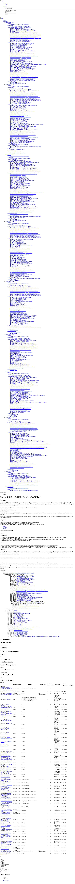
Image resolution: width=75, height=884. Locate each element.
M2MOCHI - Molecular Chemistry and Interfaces (19, 458)
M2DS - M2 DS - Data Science (16, 122)
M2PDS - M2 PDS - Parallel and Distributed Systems (20, 411)
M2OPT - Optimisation (14, 459)
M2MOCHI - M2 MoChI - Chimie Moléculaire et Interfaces (21, 199)
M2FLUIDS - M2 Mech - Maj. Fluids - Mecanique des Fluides (21, 63)
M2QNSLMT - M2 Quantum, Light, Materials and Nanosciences (22, 321)
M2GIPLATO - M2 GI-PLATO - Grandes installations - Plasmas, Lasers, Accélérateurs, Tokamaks (28, 64)
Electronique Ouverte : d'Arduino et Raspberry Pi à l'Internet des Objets (32, 602)
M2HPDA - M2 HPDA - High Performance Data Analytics (21, 406)
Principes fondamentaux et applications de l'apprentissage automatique (29, 597)
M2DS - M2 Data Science (15, 256)
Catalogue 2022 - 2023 (9, 281)
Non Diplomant (10, 148)
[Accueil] (1, 0)
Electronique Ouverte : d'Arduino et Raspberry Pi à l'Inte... (6, 848)
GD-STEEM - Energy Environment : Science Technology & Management (23, 484)
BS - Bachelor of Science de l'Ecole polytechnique (19, 223)
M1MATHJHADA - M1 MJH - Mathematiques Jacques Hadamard (22, 50)
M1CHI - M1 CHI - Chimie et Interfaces (17, 46)
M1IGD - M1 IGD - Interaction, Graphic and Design (19, 393)
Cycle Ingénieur (10, 25)
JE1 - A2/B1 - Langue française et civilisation (22, 627)
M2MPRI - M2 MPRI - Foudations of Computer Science (20, 409)
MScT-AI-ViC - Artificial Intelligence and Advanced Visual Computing (23, 340)
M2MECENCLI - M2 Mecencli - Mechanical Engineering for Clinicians (23, 315)
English (6, 4)
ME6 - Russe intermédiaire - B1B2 (20, 632)
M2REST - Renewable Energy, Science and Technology (20, 326)
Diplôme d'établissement (12, 159)
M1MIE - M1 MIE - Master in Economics (17, 303)
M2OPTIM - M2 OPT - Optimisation (17, 70)
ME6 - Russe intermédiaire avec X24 (21, 633)
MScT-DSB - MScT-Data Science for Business (18, 166)
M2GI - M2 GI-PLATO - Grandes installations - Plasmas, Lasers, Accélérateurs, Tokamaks (26, 124)
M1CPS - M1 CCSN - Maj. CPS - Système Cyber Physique (21, 47)
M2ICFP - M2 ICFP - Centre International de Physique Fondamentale (23, 66)
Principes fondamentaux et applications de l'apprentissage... (6, 794)
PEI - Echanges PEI (13, 333)
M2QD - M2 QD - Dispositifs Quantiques (17, 76)
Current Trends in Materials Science (23, 580)
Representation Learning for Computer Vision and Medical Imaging (29, 593)
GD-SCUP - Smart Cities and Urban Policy (18, 431)
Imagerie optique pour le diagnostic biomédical (25, 576)
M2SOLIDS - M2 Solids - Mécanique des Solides (19, 140)
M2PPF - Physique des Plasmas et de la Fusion (18, 462)
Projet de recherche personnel (21, 592)
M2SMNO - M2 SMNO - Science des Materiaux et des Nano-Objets (22, 78)
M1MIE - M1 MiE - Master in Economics (17, 356)
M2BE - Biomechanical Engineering (16, 445)
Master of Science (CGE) (12, 143)
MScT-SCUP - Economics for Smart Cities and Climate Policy (21, 383)
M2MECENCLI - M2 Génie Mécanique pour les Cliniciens (21, 263)
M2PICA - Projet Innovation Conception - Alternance (20, 461)
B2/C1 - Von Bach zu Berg (19, 616)
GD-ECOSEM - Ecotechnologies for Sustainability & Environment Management (25, 480)
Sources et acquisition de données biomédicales (25, 595)
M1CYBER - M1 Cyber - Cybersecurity (17, 390)
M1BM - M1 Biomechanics (15, 351)
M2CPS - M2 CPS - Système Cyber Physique (18, 121)
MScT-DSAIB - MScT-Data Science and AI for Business (20, 31)
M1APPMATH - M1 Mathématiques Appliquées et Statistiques (21, 239)
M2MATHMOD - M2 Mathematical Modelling (18, 314)
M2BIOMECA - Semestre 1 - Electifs (26, 575)
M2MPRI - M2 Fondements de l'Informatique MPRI (19, 265)
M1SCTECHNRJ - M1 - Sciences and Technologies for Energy (22, 400)
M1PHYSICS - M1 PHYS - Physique (17, 116)
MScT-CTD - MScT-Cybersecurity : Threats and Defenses (21, 228)
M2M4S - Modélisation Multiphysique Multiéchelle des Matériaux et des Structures (25, 454)
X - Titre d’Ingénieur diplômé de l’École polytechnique (20, 26)
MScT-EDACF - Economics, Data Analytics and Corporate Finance (22, 343)
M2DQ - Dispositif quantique (15, 449)
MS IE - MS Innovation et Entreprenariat (17, 147)
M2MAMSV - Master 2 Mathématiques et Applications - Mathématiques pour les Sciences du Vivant (28, 455)
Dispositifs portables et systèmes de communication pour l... (6, 819)
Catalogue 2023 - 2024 (9, 221)
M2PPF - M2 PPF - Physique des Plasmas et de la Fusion (20, 73)
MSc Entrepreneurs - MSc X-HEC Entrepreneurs (19, 144)
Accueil (4, 20)
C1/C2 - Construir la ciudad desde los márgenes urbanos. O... (6, 756)
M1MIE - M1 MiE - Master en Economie (17, 52)
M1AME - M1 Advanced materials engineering (18, 433)
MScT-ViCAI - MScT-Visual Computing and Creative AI (20, 40)
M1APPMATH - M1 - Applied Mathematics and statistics (20, 350)
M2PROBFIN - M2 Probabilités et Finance (18, 271)
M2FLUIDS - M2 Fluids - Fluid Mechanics (18, 311)
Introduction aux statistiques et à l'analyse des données (29, 605)
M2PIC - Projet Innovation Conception (17, 367)
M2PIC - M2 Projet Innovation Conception (18, 320)
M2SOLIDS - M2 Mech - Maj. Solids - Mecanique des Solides (21, 79)
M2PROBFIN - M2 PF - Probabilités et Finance (19, 74)
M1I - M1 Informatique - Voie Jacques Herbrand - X (19, 392)
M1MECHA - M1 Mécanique (15, 246)
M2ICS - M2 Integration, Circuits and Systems (18, 313)
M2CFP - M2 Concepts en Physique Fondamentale (19, 254)
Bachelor (9, 23)
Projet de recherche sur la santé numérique (24, 600)
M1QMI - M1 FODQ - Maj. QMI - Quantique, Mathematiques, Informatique (24, 56)
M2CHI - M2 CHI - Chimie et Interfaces (17, 60)
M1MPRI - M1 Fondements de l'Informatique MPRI (19, 248)
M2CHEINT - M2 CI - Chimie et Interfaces (18, 120)
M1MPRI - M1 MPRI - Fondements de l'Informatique (20, 115)
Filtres (2, 682)
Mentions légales (6, 880)
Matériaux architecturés (20, 581)
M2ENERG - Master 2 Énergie (15, 362)
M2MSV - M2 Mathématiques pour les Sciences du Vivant (21, 266)
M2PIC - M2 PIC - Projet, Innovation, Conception (19, 134)
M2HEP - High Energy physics (16, 452)
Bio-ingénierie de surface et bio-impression (24, 588)
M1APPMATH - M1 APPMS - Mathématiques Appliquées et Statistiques (23, 105)
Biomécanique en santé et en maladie (23, 587)
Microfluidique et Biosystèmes (22, 577)
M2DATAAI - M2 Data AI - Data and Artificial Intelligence (21, 307)
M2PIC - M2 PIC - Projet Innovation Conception (19, 72)
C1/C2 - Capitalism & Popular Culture (21, 622)
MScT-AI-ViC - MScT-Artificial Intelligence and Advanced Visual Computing (24, 90)
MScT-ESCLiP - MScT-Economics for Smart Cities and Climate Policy (23, 98)
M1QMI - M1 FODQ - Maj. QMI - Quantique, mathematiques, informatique (24, 490)
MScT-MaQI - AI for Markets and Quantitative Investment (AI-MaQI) (23, 37)
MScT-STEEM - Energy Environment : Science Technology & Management (24, 347)
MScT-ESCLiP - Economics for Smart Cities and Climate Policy (22, 345)
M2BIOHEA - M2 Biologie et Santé (16, 252)
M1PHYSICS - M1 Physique (15, 249)
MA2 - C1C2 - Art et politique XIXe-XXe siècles (23, 629)
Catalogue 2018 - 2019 (9, 471)
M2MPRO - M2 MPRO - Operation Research (18, 410)
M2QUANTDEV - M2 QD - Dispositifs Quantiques (19, 138)
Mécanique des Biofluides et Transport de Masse (25, 579)
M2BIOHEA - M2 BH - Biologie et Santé (17, 118)
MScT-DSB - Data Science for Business (17, 342)
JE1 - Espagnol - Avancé (18, 625)
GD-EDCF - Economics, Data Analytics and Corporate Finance (21, 427)
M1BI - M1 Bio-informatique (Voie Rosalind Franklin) (20, 434)
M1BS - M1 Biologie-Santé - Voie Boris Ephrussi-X (19, 435)
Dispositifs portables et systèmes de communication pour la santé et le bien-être (31, 590)
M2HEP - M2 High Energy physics (16, 312)
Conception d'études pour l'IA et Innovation (25, 599)
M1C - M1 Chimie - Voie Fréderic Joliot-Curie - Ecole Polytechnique (22, 436)
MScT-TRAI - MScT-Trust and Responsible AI (18, 39)
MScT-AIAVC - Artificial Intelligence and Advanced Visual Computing (23, 377)
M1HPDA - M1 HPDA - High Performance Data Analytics (21, 391)
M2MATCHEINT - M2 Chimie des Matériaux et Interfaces (21, 261)
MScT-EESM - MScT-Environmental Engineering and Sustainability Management (25, 33)
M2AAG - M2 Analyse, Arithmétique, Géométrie (19, 250)
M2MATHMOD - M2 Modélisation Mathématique (19, 262)
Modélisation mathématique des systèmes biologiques (28, 607)
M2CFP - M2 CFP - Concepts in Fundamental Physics (20, 359)
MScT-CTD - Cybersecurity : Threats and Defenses (19, 341)
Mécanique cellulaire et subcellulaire (23, 583)
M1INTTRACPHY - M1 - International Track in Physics (20, 394)
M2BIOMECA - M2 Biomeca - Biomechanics (18, 305)
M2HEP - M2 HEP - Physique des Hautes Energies (19, 65)
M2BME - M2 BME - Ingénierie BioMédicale (18, 59)
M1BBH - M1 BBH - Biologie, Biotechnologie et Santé (20, 44)
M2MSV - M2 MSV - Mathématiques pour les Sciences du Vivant (22, 69)
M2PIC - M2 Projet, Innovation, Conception (18, 268)
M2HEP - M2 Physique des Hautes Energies (18, 259)
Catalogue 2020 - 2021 (9, 371)
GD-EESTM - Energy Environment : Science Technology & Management (23, 428)
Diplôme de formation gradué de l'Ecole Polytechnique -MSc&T (19, 27)
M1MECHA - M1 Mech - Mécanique (17, 112)
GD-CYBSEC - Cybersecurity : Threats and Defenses (20, 424)
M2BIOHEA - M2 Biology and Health (17, 304)
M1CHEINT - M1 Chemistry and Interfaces (18, 298)
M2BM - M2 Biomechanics (15, 358)
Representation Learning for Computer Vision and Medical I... (6, 688)
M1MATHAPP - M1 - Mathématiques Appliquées (19, 396)
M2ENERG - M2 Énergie (15, 310)
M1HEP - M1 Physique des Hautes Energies (18, 243)
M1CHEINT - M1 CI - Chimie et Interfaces (18, 107)
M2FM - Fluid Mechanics (14, 451)
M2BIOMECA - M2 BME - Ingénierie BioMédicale (19, 119)
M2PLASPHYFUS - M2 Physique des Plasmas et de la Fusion (21, 269)
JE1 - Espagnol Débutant (18, 624)
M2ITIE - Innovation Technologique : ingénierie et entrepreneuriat (22, 453)
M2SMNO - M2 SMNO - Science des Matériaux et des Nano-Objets (22, 139)
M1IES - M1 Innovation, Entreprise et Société (18, 244)
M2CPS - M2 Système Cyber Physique (17, 255)
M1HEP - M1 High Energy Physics (16, 300)
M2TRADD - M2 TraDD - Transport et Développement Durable (22, 141)
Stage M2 (15, 610)
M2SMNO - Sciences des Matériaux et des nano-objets (20, 466)
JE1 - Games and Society (18, 617)
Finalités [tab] (4, 528)
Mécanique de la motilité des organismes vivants (25, 584)
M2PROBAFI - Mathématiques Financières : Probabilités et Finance (22, 463)
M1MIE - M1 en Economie (15, 247)
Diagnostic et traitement (23, 604)
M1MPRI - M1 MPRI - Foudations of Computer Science (20, 397)
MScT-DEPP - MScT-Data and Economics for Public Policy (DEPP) (22, 30)
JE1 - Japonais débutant (18, 630)
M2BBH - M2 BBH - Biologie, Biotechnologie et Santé (20, 58)
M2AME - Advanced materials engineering (18, 444)
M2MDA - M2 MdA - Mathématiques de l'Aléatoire (19, 365)
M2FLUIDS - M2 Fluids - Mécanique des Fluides (19, 123)
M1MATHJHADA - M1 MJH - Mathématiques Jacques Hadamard (22, 111)
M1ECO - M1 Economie (14, 353)
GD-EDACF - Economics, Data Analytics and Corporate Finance (22, 481)
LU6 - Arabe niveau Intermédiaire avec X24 (22, 613)
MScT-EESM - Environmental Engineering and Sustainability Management (24, 344)
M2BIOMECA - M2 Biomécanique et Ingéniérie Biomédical (21, 253)
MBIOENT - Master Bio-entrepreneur (17, 468)
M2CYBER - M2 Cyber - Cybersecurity (17, 404)
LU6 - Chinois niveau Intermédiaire (20, 634)
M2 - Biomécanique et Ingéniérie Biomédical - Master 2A (23, 573)
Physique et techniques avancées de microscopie (25, 585)
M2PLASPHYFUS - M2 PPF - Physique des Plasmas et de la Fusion (23, 135)
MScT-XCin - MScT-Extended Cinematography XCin (20, 41)
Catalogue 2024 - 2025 (9, 154)
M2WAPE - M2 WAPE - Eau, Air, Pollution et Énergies (20, 142)
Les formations (5, 21)
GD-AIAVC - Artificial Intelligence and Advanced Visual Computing (23, 477)
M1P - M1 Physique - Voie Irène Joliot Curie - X (19, 398)
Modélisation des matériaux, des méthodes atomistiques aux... (6, 853)
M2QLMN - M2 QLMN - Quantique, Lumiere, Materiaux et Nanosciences (24, 77)
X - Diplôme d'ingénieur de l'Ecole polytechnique (19, 421)
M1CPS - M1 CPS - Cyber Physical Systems (18, 299)
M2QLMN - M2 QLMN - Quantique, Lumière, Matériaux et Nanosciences (24, 137)
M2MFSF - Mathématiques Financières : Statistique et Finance (21, 456)
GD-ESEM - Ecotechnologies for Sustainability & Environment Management (24, 429)
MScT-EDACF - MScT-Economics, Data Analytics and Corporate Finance (24, 32)
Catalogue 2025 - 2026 (9, 84)
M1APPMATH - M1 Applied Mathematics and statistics (20, 297)
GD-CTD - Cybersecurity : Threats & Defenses (18, 478)
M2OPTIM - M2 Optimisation (15, 267)
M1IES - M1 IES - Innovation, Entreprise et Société (19, 49)
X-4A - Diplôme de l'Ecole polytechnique (17, 160)
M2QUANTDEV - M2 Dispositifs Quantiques (18, 273)
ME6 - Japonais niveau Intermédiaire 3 (21, 631)
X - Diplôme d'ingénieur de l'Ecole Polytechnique (19, 488)
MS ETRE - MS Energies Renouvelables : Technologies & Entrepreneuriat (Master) (25, 327)
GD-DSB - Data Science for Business (17, 425)
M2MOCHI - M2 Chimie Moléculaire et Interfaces (19, 264)
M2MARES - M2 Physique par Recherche (18, 260)
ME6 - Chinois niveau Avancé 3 (20, 635)
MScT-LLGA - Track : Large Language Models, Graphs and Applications (23, 35)
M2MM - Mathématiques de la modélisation (18, 457)
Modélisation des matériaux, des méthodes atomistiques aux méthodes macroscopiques (32, 591)
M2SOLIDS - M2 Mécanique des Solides (17, 275)
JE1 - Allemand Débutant (18, 614)
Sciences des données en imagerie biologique (24, 582)
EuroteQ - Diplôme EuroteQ (15, 82)
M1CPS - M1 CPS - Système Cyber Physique (18, 108)
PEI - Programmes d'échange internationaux (18, 83)
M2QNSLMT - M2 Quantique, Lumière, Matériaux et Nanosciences (22, 272)
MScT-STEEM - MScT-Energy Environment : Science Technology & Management (25, 38)
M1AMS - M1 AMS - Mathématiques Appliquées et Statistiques (22, 43)
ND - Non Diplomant (14, 330)
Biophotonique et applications (21, 586)
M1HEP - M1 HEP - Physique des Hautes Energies (19, 48)
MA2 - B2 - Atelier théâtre (19, 615)
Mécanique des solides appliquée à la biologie (24, 578)
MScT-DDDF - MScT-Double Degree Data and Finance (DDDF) (22, 29)
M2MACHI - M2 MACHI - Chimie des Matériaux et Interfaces (21, 195)
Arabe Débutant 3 (17, 612)
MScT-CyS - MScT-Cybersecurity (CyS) (17, 28)
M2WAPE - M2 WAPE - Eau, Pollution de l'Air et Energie (21, 211)
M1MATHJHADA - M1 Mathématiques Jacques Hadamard (21, 245)
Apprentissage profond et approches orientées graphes (26, 598)
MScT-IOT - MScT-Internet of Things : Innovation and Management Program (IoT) (25, 34)
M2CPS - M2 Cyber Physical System (17, 306)
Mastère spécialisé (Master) (13, 145)
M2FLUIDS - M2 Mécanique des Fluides (17, 257)
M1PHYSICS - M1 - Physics (15, 399)
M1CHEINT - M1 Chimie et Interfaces (17, 241)
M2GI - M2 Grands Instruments (16, 258)
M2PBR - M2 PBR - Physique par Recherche (18, 71)
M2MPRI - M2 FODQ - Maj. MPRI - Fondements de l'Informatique (22, 68)
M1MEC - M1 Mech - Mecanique (16, 51)
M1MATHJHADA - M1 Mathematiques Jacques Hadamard (21, 301)
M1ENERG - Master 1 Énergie (15, 354)
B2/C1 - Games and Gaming (19, 621)
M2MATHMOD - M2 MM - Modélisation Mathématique (20, 67)
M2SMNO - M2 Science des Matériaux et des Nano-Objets (21, 274)
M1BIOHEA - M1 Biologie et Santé (16, 240)
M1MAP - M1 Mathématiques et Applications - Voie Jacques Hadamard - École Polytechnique (27, 395)
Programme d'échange (12, 81)
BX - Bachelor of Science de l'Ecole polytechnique (19, 24)
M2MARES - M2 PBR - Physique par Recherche (19, 127)
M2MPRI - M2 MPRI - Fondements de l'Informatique (20, 130)
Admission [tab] (5, 527)
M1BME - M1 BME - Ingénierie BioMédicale (18, 45)
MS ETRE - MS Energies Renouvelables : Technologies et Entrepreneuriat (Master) (25, 146)
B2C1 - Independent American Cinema (21, 618)
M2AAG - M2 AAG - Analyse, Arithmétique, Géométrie (20, 57)
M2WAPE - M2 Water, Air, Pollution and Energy (19, 323)
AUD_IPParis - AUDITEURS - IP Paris (17, 149)
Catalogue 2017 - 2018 (9, 486)
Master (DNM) (10, 42)
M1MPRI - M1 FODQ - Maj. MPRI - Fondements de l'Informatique (22, 53)
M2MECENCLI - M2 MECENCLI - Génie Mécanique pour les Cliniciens (24, 129)
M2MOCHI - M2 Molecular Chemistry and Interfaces (20, 317)
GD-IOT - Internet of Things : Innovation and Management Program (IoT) (23, 430)
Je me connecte (8, 8)
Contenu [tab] (4, 526)
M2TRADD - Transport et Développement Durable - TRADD (21, 467)
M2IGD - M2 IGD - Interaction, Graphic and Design (19, 364)
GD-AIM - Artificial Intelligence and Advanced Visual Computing (22, 423)
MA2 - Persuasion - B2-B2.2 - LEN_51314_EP (23, 620)
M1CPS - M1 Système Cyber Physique (17, 242)
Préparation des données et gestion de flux (24, 596)
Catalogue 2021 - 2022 (9, 334)
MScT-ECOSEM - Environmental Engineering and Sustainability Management (24, 380)
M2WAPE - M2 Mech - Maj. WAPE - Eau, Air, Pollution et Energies (22, 80)
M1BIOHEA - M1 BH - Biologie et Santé (17, 106)
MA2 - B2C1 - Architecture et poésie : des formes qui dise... (6, 752)
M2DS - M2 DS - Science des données (17, 62)
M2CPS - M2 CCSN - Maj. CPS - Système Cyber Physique (21, 61)
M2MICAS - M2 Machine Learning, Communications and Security (22, 316)
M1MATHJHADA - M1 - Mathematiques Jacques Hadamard (21, 355)
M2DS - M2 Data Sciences (15, 308)
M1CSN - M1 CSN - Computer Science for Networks (20, 389)
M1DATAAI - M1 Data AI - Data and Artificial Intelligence (21, 352)
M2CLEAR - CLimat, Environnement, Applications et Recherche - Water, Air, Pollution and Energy (28, 402)
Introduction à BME (22, 606)
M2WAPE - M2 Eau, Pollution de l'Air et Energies (19, 276)
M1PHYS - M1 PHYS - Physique (16, 54)
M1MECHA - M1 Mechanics (15, 302)
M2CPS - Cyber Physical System (16, 360)
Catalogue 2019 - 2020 (9, 417)
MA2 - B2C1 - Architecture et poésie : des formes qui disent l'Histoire (27, 626)
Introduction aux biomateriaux (22, 594)
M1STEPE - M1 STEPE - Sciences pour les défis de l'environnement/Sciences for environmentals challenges (30, 443)
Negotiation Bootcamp (18, 623)
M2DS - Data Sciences (14, 361)
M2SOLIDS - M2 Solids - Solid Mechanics (18, 322)
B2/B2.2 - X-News (17, 619)
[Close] (0, 856)
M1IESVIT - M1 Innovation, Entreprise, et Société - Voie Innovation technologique (25, 440)
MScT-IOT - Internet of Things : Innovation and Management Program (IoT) (24, 346)
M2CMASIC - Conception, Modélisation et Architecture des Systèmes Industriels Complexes (27, 448)
